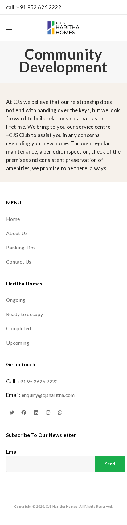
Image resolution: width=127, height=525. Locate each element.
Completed (18, 328)
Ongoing (16, 300)
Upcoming (17, 343)
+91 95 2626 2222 (37, 381)
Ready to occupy (24, 314)
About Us (16, 233)
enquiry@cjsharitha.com (48, 395)
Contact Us (18, 261)
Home (13, 219)
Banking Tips (20, 247)
